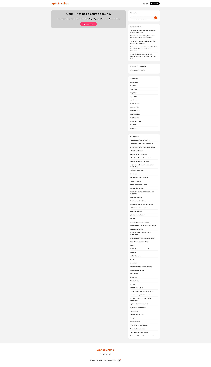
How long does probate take (139, 222)
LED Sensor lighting (136, 229)
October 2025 (134, 117)
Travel (132, 318)
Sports (132, 284)
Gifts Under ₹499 (136, 211)
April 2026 (133, 96)
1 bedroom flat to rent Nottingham (141, 143)
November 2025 (135, 114)
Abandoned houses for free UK (140, 158)
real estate (133, 263)
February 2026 (134, 103)
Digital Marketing (136, 197)
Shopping (133, 277)
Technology (134, 311)
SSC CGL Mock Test (136, 288)
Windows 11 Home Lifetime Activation (142, 336)
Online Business (135, 256)
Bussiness (133, 174)
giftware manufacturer (137, 215)
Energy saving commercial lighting (141, 204)
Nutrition (133, 252)
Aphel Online (59, 3)
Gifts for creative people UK (139, 208)
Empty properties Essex (138, 201)
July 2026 (133, 86)
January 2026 (134, 107)
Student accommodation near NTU (141, 291)
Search (133, 13)
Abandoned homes (136, 151)
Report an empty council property (141, 266)
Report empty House (137, 270)
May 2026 (133, 93)
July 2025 (133, 125)
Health (132, 218)
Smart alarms (134, 281)
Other (132, 259)
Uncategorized (135, 321)
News (132, 245)
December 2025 (135, 110)
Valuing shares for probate (139, 325)
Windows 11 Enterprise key (139, 332)
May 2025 (133, 128)
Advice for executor (136, 170)
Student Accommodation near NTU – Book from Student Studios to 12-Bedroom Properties (143, 49)
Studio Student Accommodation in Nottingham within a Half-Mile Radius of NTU (143, 56)
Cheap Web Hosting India (138, 184)
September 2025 (135, 121)
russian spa (134, 273)
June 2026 (133, 89)
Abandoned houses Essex (138, 154)
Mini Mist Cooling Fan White (139, 242)
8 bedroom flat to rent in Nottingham (142, 147)
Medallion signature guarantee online (142, 238)
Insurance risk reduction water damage (143, 225)
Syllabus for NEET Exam (138, 307)
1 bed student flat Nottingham (140, 140)
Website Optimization (137, 329)
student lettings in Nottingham (140, 295)
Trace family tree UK (137, 314)
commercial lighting (137, 188)
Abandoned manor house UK (139, 161)
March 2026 (134, 100)
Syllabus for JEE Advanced (139, 304)
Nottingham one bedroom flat (140, 249)
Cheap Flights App (136, 181)
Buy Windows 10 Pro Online (139, 177)
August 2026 (134, 82)
